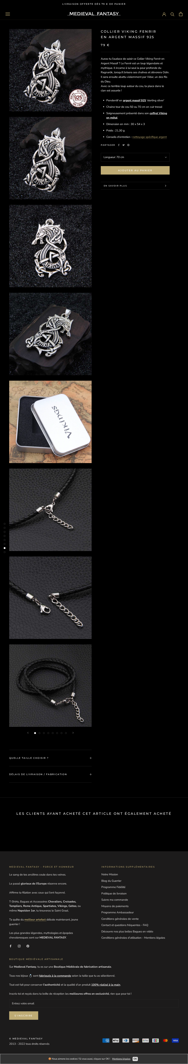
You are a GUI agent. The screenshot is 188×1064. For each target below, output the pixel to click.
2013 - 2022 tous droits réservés (29, 1044)
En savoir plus (115, 185)
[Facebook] (119, 145)
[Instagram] (19, 946)
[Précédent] (27, 733)
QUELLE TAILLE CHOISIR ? (29, 758)
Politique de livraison (114, 893)
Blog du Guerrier (111, 881)
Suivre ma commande (114, 900)
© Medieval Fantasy (26, 1038)
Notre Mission (109, 874)
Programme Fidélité (113, 887)
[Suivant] (73, 733)
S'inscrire (24, 1015)
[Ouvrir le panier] (180, 14)
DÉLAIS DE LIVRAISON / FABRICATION (38, 774)
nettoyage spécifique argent (149, 137)
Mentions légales (121, 1059)
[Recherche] (172, 14)
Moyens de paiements (115, 906)
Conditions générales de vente (120, 919)
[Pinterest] (128, 145)
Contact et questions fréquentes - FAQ (124, 925)
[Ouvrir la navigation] (8, 14)
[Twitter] (123, 145)
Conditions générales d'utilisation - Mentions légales (133, 938)
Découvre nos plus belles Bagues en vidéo (127, 931)
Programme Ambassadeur (117, 912)
